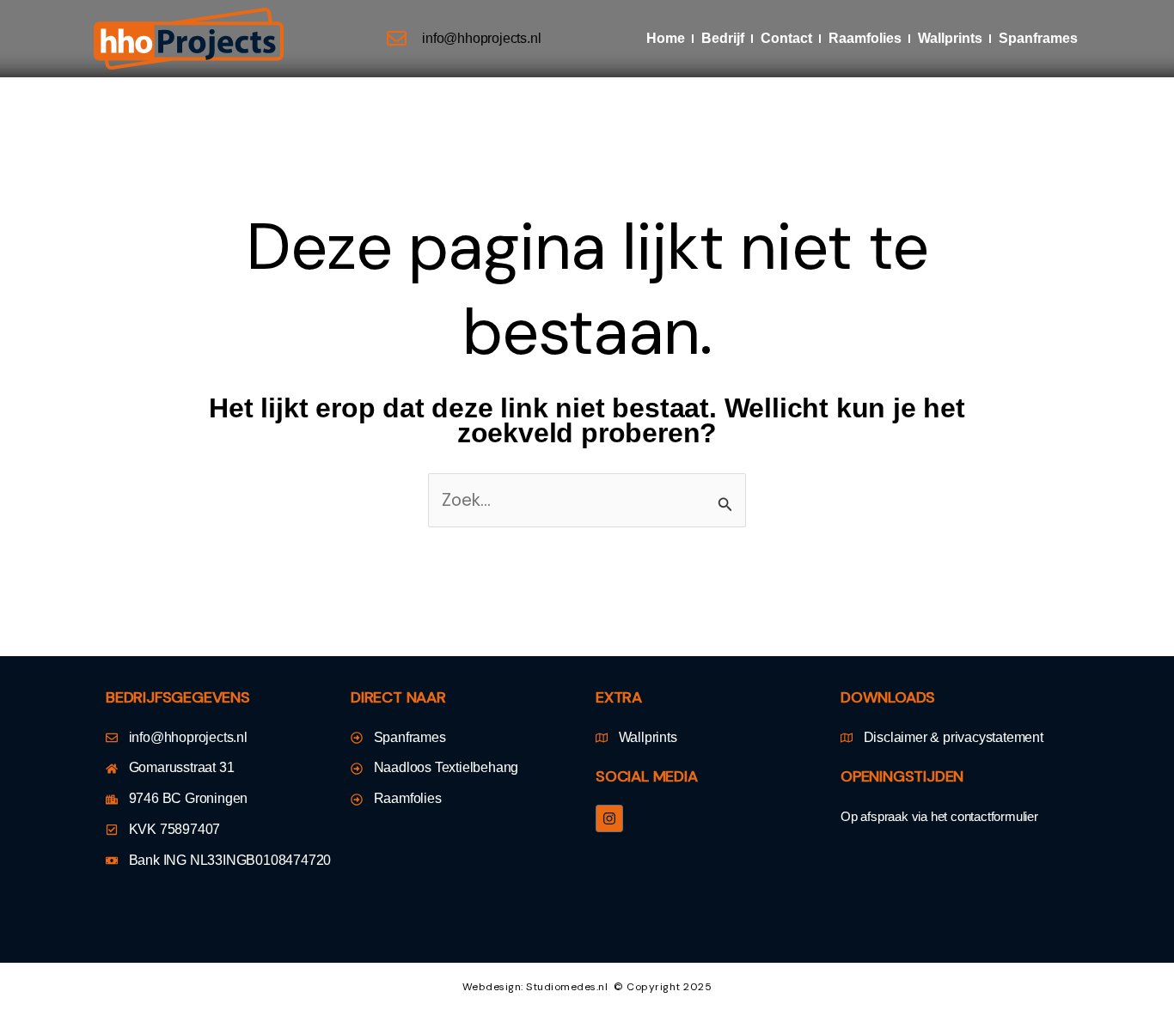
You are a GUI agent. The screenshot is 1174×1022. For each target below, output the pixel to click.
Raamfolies (865, 38)
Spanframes (1038, 38)
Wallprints (950, 38)
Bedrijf (722, 38)
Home (665, 38)
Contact (786, 38)
